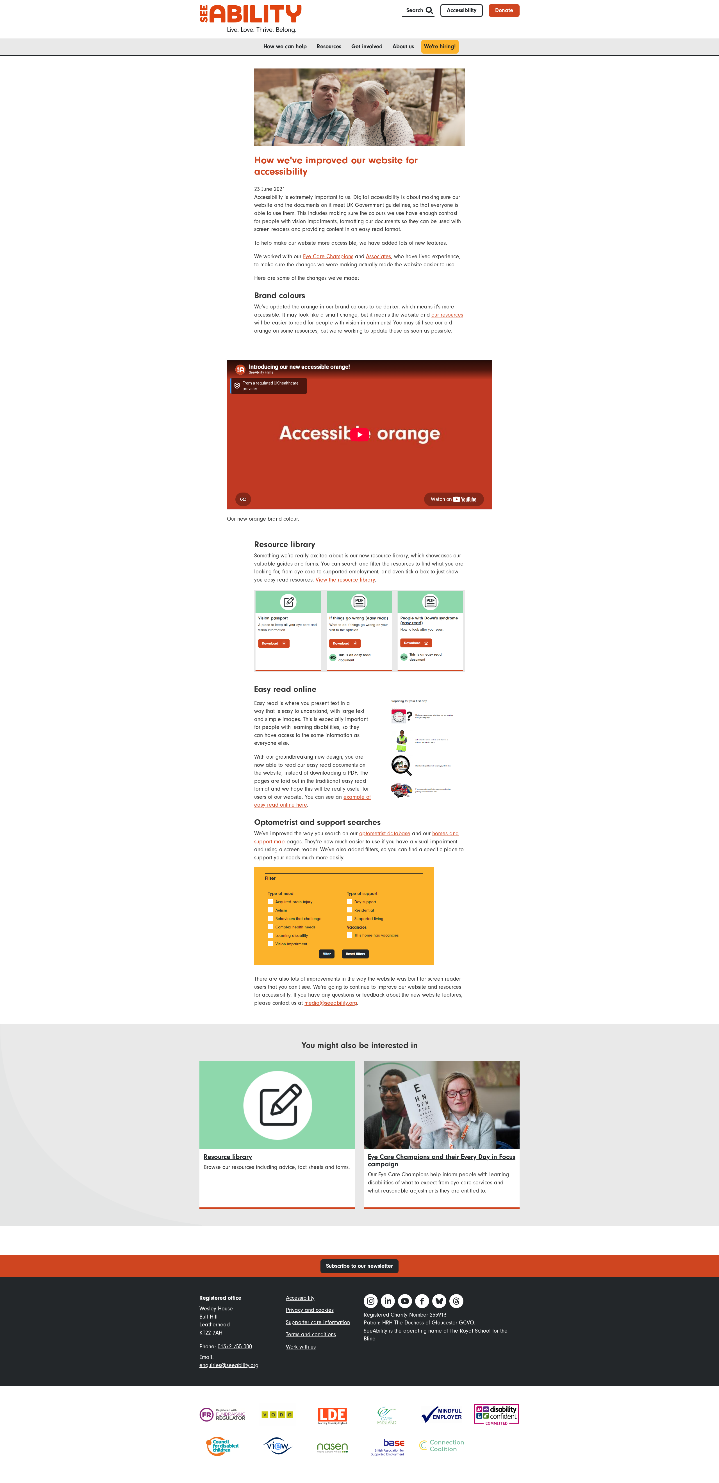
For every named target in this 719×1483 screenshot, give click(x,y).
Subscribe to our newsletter (359, 1266)
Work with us (301, 1347)
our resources (447, 315)
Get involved (367, 46)
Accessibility (461, 10)
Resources (329, 46)
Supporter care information (318, 1322)
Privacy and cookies (310, 1310)
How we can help (285, 46)
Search (414, 10)
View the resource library (345, 579)
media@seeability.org (330, 1003)
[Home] (250, 18)
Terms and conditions (311, 1334)
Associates (378, 256)
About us (403, 46)
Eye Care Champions (328, 256)
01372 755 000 (235, 1346)
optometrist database (384, 833)
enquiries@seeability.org (228, 1365)
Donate (504, 10)
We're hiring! (440, 46)
